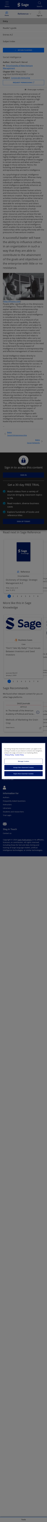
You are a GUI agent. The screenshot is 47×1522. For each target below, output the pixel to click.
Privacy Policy (9, 755)
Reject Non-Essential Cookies (23, 774)
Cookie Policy (19, 755)
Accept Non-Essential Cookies (23, 767)
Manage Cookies (23, 761)
